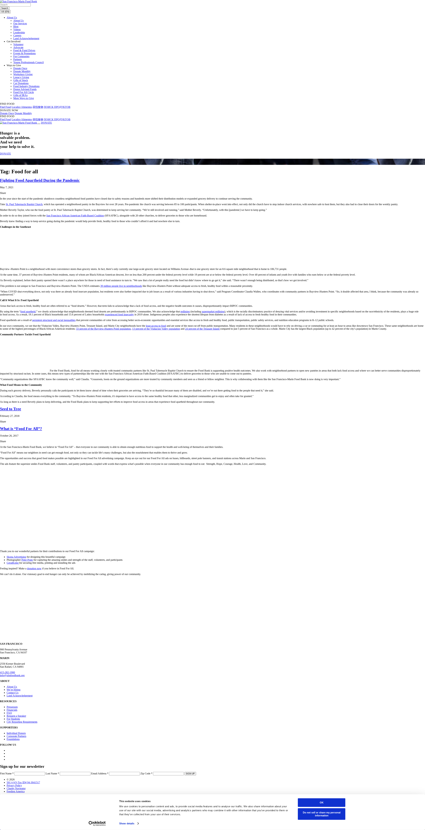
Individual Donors (16, 733)
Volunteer (18, 44)
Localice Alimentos (22, 107)
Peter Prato (27, 559)
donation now (34, 568)
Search (4, 8)
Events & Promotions (24, 53)
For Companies (21, 56)
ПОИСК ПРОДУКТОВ (57, 107)
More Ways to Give (23, 98)
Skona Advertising (16, 556)
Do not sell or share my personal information (321, 814)
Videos (17, 29)
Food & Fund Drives (24, 50)
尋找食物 (38, 107)
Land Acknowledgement (26, 38)
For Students (13, 718)
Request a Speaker (16, 715)
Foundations (13, 739)
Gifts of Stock (20, 80)
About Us (12, 17)
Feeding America (16, 791)
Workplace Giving (23, 74)
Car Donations (21, 83)
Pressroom (12, 707)
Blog (15, 26)
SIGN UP (190, 773)
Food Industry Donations (26, 86)
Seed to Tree (10, 409)
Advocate (18, 47)
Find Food (5, 107)
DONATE (46, 122)
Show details (126, 823)
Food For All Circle (23, 92)
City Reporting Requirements (22, 721)
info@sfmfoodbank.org (12, 675)
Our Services (20, 23)
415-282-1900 (7, 672)
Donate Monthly (22, 71)
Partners (17, 59)
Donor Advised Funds (25, 89)
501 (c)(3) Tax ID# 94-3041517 (23, 782)
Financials (12, 709)
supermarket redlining (213, 311)
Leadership (19, 32)
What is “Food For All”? (21, 428)
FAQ (9, 712)
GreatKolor (13, 562)
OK (322, 802)
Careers (17, 35)
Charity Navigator (16, 788)
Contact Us (12, 692)
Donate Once (20, 68)
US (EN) (5, 11)
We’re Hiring (13, 689)
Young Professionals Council (28, 62)
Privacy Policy (14, 785)
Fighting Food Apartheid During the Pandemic (40, 180)
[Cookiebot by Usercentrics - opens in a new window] (97, 823)
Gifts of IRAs (20, 95)
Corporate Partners (16, 736)
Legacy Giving (21, 77)
